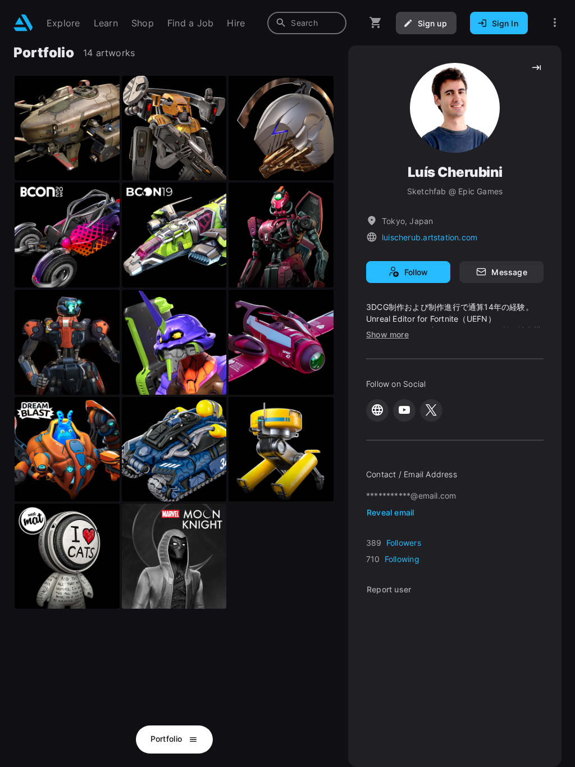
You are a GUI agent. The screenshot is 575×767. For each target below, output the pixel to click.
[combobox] (306, 23)
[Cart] (375, 22)
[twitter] (431, 410)
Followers (403, 542)
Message (509, 272)
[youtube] (404, 410)
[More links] (555, 22)
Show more (387, 334)
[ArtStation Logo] (23, 22)
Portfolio (167, 738)
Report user (389, 589)
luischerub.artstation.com (429, 237)
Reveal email (390, 512)
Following (402, 559)
